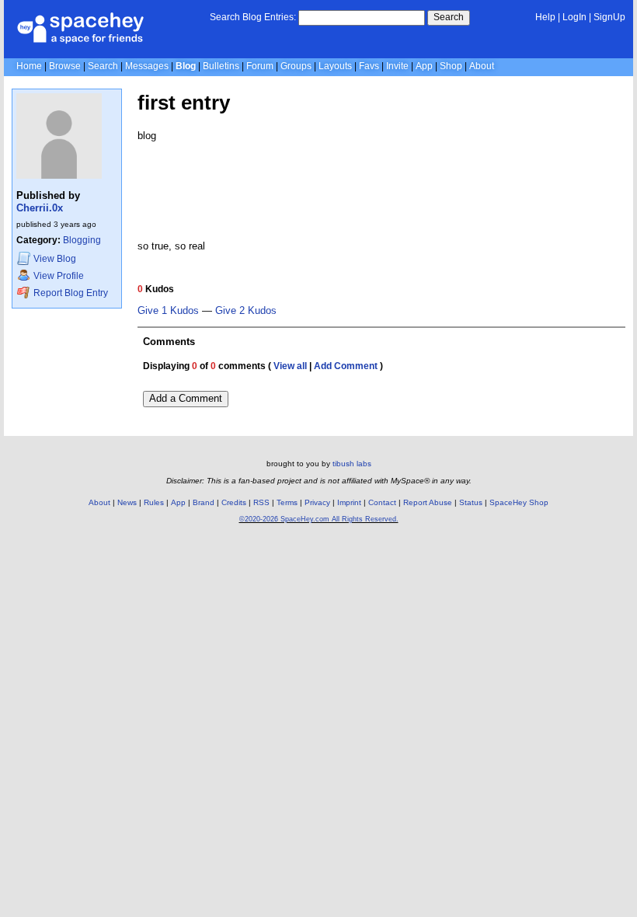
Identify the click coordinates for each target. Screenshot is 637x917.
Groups (296, 66)
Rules (154, 502)
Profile (58, 275)
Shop (451, 66)
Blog (186, 66)
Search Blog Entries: (253, 17)
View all (290, 366)
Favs (369, 66)
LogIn (574, 17)
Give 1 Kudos (168, 310)
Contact (382, 502)
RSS (261, 502)
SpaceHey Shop (518, 502)
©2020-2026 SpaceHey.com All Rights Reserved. (319, 519)
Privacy (317, 502)
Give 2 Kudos (246, 310)
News (127, 502)
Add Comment (346, 366)
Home (29, 66)
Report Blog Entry (69, 293)
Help (545, 17)
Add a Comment (185, 398)
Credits (233, 502)
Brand (203, 502)
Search (448, 17)
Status (470, 502)
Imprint (349, 502)
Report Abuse (427, 502)
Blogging (82, 240)
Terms (287, 502)
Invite (397, 66)
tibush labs (351, 463)
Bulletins (221, 66)
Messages (147, 66)
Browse (65, 66)
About (481, 66)
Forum (259, 66)
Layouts (335, 66)
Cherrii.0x (39, 208)
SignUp (609, 17)
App (424, 66)
